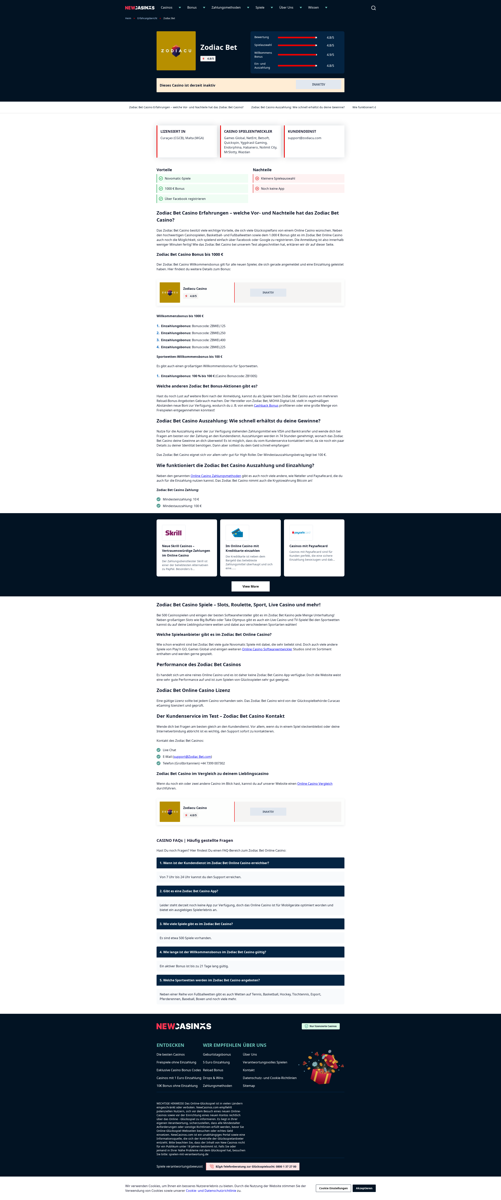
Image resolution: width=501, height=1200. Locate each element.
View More (250, 586)
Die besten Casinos (171, 1054)
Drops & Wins (213, 1078)
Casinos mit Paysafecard (308, 546)
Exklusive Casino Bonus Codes (179, 1070)
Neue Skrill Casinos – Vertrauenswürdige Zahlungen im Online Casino (186, 550)
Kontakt (249, 1070)
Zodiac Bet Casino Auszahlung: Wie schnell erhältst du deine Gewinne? (298, 107)
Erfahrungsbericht (147, 18)
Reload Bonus (213, 1070)
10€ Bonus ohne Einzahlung (177, 1086)
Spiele (260, 7)
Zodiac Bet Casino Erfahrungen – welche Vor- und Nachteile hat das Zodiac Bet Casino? (186, 107)
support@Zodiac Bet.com (192, 756)
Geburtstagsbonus (217, 1054)
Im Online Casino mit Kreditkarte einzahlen (243, 548)
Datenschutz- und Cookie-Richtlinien (270, 1078)
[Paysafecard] (314, 532)
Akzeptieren (364, 1188)
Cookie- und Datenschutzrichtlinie (211, 1190)
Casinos (166, 7)
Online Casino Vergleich (314, 783)
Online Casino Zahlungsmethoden (216, 476)
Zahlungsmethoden (226, 7)
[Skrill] (187, 532)
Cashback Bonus (266, 405)
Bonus (192, 7)
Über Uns (286, 7)
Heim (128, 18)
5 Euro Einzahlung (216, 1062)
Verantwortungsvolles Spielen (265, 1062)
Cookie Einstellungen (333, 1188)
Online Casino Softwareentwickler (267, 649)
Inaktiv (318, 84)
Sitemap (249, 1086)
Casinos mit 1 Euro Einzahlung (179, 1078)
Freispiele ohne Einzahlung (176, 1062)
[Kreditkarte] (250, 532)
